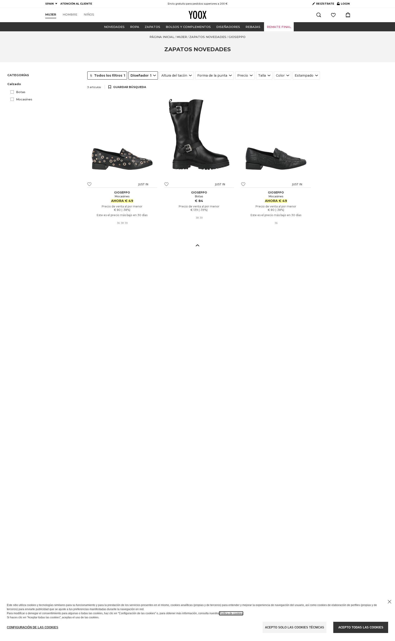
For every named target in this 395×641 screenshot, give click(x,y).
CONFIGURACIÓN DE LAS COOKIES (32, 627)
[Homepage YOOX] (197, 15)
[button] (44, 84)
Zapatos (152, 27)
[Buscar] (318, 14)
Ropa (134, 27)
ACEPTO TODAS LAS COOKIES (360, 627)
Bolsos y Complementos (188, 27)
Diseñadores (228, 27)
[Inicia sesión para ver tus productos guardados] (333, 14)
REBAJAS (253, 27)
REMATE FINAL (279, 27)
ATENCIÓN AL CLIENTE (76, 3)
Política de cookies (231, 613)
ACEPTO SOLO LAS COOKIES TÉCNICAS (294, 627)
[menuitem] (50, 14)
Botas (20, 92)
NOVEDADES (114, 27)
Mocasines (24, 99)
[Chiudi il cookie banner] (389, 601)
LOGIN (343, 4)
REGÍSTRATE (325, 3)
